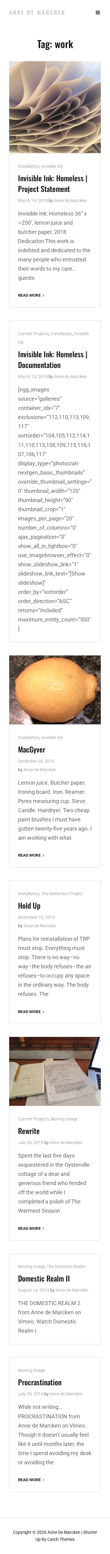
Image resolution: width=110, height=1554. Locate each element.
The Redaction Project (62, 893)
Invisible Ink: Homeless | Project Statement (52, 183)
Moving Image (64, 1119)
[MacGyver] (55, 689)
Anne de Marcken (37, 12)
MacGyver (31, 749)
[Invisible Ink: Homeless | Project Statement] (55, 107)
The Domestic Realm (66, 1266)
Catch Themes (61, 1539)
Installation (28, 166)
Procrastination (39, 1381)
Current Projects (33, 333)
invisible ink (52, 166)
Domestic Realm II (44, 1278)
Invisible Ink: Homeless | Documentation (52, 359)
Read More (32, 295)
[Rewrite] (55, 1071)
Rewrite (29, 1130)
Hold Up (29, 905)
